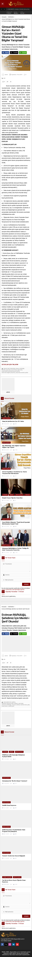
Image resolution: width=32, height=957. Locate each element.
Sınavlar (27, 494)
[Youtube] (17, 944)
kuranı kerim (5, 706)
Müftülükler (11, 17)
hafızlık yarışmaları (6, 369)
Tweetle (15, 52)
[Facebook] (2, 944)
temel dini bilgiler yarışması (8, 372)
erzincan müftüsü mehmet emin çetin (21, 704)
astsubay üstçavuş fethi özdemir (10, 703)
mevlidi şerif (11, 706)
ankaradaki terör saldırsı (9, 702)
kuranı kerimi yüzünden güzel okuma (11, 371)
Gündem (5, 494)
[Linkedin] (13, 944)
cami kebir (20, 703)
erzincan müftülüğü (6, 704)
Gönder (24, 52)
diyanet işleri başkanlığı (9, 368)
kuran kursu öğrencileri (16, 369)
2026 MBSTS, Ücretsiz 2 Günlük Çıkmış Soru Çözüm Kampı (19, 9)
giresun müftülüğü (19, 368)
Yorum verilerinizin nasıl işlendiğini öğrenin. (13, 589)
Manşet (11, 494)
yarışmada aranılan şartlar (22, 372)
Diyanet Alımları (7, 877)
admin (6, 74)
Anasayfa (4, 17)
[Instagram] (9, 944)
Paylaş (7, 52)
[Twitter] (6, 944)
